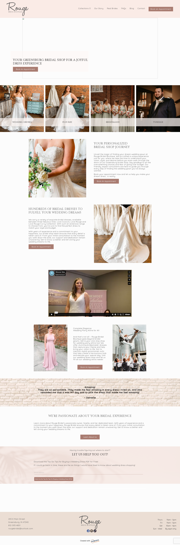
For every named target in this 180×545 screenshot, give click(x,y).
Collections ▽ (84, 8)
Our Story (98, 8)
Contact (141, 8)
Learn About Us (90, 437)
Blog (132, 8)
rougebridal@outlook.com (20, 528)
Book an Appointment (160, 9)
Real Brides (112, 8)
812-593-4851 (14, 525)
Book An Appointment (25, 69)
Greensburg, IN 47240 (18, 522)
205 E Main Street (16, 519)
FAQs (123, 8)
